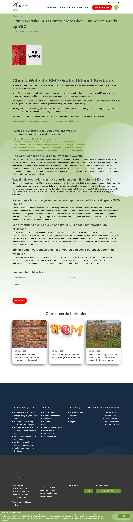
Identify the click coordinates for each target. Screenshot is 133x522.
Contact (86, 7)
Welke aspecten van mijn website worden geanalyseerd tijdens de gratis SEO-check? (49, 145)
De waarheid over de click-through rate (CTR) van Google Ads (26, 416)
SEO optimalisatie (50, 436)
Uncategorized (18, 16)
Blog (59, 7)
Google (45, 407)
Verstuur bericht (19, 300)
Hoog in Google (49, 413)
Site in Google (48, 433)
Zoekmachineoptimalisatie (53, 427)
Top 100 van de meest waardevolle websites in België (112, 422)
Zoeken (88, 491)
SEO (45, 425)
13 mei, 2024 (18, 32)
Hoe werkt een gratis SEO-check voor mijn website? (36, 139)
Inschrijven (108, 491)
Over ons (65, 7)
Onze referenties (94, 407)
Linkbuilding (74, 407)
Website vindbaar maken (53, 416)
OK (124, 516)
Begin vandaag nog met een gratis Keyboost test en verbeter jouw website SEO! (45, 121)
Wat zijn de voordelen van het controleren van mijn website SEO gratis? (44, 142)
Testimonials (51, 7)
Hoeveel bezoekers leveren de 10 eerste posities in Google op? (26, 430)
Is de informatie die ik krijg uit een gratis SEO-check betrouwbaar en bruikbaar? (47, 148)
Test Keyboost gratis (102, 7)
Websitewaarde (111, 407)
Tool (71, 419)
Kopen (72, 422)
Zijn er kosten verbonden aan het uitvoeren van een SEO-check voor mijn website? (48, 151)
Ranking (46, 422)
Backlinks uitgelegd (47, 490)
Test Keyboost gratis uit (24, 407)
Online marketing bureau (52, 430)
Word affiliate (76, 7)
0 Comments (32, 32)
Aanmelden (47, 419)
